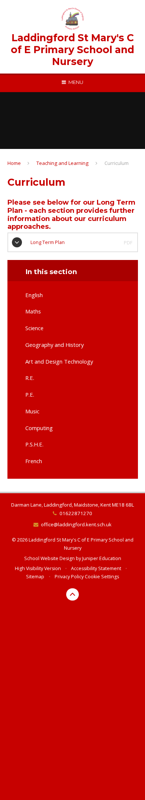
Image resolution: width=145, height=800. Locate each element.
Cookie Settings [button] (102, 576)
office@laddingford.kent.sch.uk (76, 524)
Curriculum (116, 163)
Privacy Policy (69, 576)
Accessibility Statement (96, 568)
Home (14, 163)
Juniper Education (101, 558)
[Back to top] (72, 594)
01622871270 (75, 513)
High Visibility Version (38, 568)
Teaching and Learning (62, 163)
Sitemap (35, 576)
